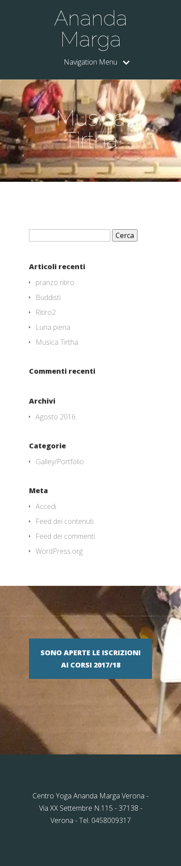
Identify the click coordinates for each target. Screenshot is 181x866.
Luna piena (53, 327)
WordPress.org (59, 551)
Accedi (46, 506)
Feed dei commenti (65, 536)
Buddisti (48, 297)
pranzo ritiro (55, 282)
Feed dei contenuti (65, 521)
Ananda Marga (90, 28)
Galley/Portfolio (60, 461)
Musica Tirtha (57, 342)
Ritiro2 (46, 312)
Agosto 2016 (56, 417)
